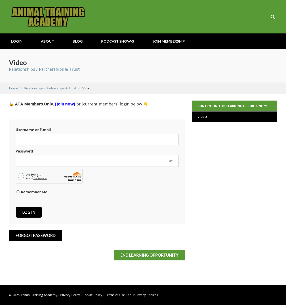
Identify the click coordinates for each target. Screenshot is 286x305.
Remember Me (33, 192)
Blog (78, 41)
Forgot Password (36, 235)
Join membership (169, 41)
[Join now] (65, 104)
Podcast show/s (117, 41)
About (47, 41)
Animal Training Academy (48, 17)
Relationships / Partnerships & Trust (44, 69)
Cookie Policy (92, 295)
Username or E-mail (33, 129)
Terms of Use (115, 295)
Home (13, 88)
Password (24, 151)
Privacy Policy (70, 295)
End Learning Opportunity (149, 255)
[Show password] (171, 161)
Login (16, 41)
